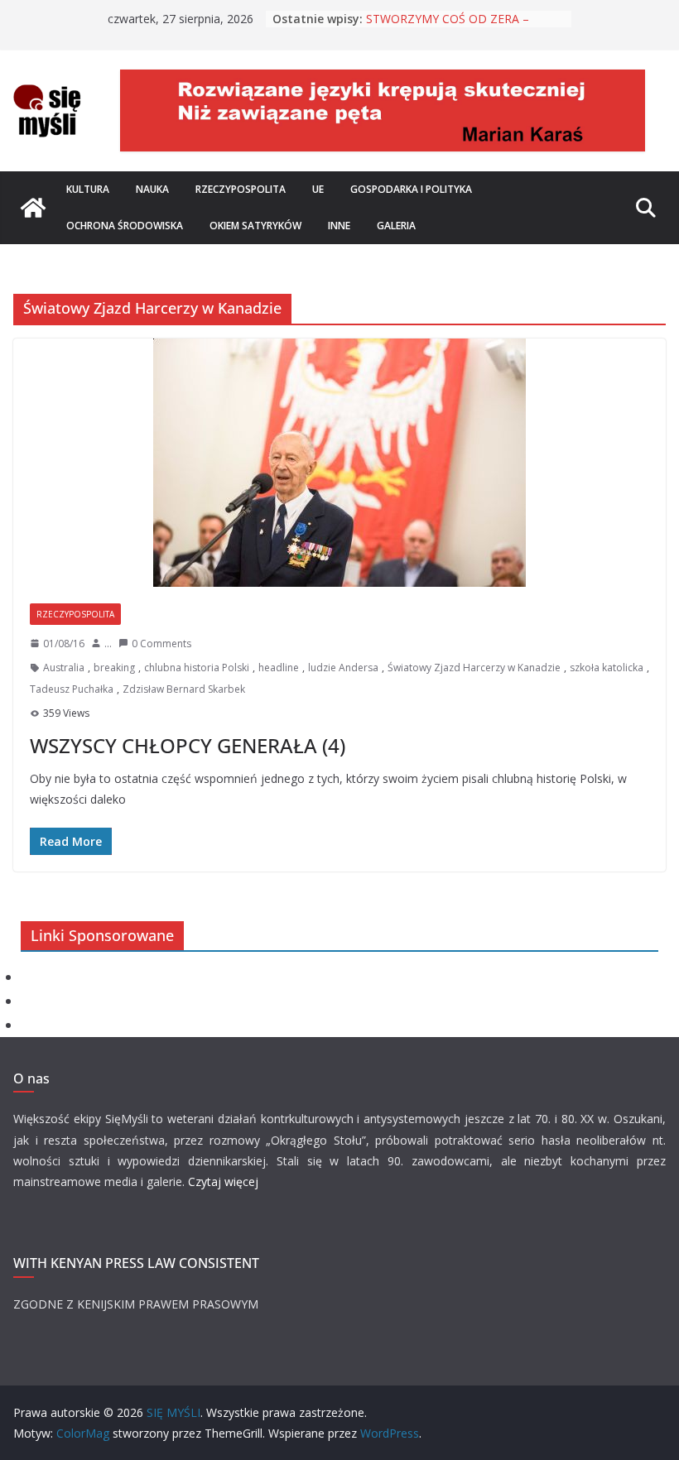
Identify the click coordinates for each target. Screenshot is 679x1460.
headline (278, 667)
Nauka (152, 189)
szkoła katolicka (606, 667)
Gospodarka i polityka (411, 189)
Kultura (87, 189)
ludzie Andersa (343, 667)
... (108, 643)
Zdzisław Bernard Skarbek (184, 689)
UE (318, 189)
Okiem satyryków (255, 226)
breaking (114, 667)
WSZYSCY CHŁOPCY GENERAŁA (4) (187, 745)
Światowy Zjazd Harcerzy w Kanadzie (474, 667)
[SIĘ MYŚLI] (33, 208)
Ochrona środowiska (124, 226)
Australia (63, 667)
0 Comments (161, 643)
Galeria (396, 226)
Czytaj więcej (223, 1181)
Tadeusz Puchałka (71, 689)
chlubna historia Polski (196, 667)
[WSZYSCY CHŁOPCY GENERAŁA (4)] (339, 463)
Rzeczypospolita (240, 189)
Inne (339, 226)
